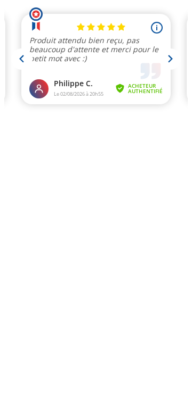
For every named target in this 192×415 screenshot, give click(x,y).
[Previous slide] (22, 59)
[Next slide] (170, 59)
